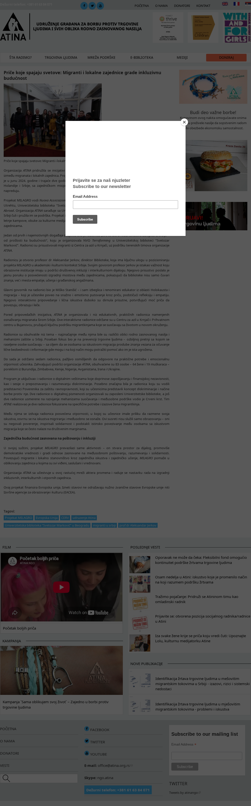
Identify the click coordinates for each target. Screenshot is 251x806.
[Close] (184, 122)
